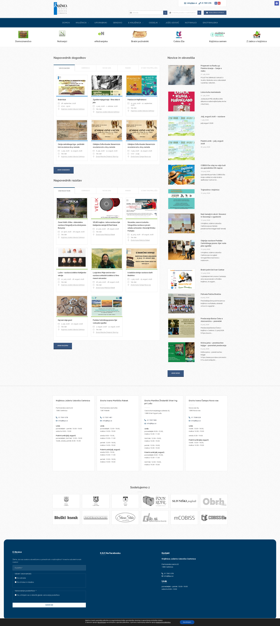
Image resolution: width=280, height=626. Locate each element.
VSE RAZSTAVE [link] (64, 191)
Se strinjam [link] (102, 622)
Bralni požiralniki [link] (140, 41)
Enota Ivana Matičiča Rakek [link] (105, 234)
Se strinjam (187, 622)
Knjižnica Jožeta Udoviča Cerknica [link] (72, 109)
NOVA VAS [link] (107, 68)
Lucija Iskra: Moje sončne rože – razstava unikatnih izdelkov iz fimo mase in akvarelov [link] (106, 275)
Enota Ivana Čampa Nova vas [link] (141, 156)
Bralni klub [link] (62, 100)
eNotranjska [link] (101, 41)
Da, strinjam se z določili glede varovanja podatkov (38, 595)
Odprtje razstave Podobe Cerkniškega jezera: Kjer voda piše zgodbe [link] (213, 243)
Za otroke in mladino (25, 582)
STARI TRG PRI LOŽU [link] (149, 68)
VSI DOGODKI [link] (64, 68)
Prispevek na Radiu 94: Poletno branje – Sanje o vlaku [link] (211, 68)
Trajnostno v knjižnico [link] (210, 190)
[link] (277, 3)
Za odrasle (21, 578)
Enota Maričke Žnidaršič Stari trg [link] (107, 156)
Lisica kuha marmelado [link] (211, 92)
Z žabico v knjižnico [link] (257, 41)
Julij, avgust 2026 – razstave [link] (213, 117)
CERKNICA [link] (85, 68)
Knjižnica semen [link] (218, 41)
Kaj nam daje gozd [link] (65, 320)
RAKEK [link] (128, 68)
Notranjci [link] (62, 41)
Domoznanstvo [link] (23, 41)
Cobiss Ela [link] (178, 41)
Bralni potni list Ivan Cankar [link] (212, 270)
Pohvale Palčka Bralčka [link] (211, 294)
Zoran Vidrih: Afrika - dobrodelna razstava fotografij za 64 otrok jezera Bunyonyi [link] (72, 225)
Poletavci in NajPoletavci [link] (137, 100)
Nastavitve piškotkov (163, 622)
